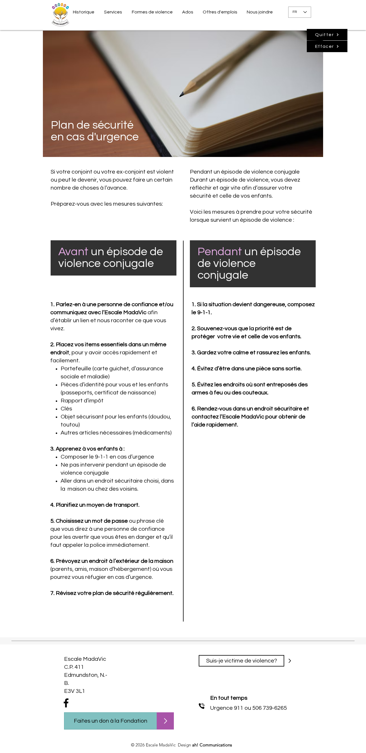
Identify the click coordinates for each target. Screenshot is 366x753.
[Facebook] (66, 703)
